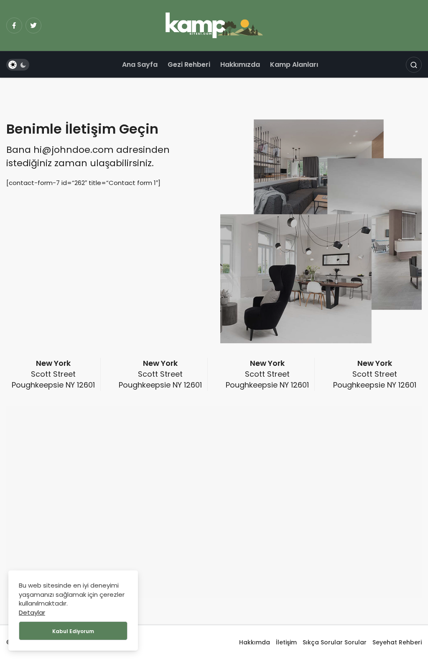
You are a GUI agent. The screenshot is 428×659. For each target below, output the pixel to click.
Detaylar (32, 612)
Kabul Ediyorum (73, 631)
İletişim (286, 642)
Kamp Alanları (294, 64)
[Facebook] (14, 25)
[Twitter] (33, 25)
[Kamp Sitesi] (214, 24)
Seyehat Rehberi (397, 642)
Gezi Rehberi (189, 64)
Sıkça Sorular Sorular (335, 642)
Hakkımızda (240, 64)
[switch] (17, 65)
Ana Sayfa (140, 64)
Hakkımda (254, 642)
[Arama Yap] (414, 65)
